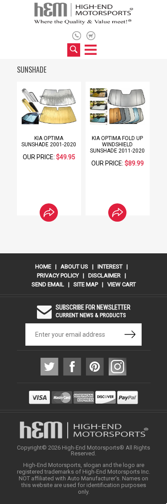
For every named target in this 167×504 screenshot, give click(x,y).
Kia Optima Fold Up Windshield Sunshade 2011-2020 (117, 144)
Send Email (48, 284)
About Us (74, 266)
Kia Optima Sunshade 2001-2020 (48, 141)
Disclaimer (104, 275)
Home (43, 266)
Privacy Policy (58, 275)
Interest (110, 266)
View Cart (121, 284)
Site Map (85, 284)
